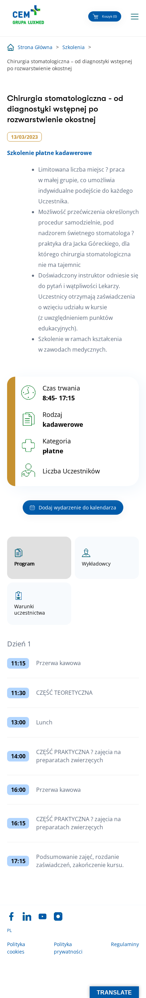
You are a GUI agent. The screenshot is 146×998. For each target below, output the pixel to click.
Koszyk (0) (109, 16)
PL (9, 930)
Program (24, 563)
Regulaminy (125, 944)
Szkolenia (73, 47)
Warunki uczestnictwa (29, 609)
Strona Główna (35, 47)
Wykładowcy (96, 563)
